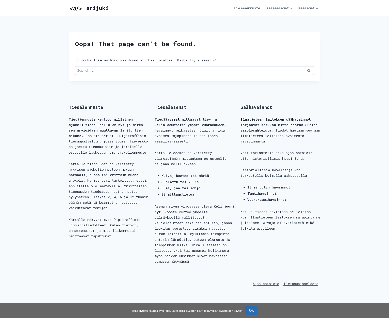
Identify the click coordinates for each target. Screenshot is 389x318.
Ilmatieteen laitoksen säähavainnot (275, 119)
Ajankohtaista (266, 283)
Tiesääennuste (247, 8)
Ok (251, 310)
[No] (384, 310)
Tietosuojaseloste (300, 283)
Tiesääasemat (167, 119)
